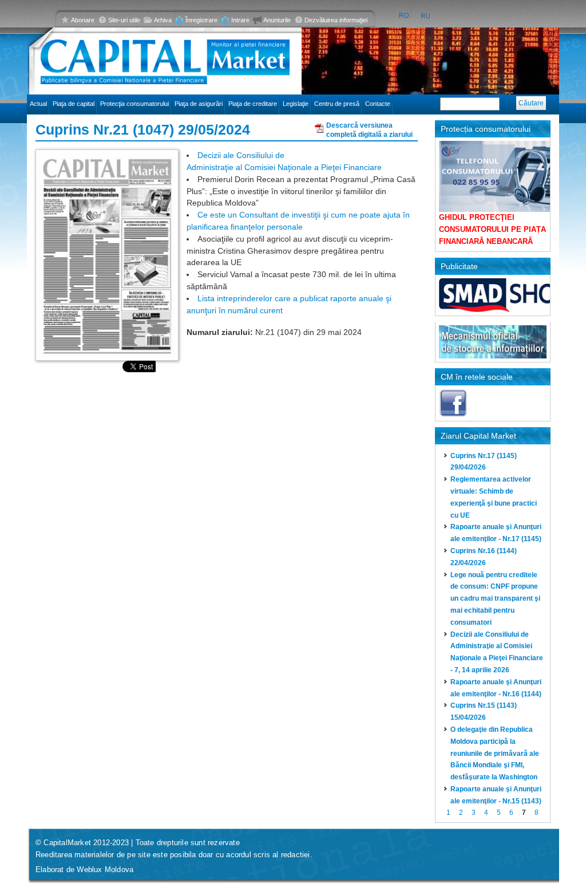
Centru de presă (336, 103)
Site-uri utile (124, 20)
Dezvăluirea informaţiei (335, 20)
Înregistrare (201, 20)
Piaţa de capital (73, 103)
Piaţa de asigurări (199, 103)
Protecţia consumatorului (134, 103)
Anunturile (277, 20)
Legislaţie (295, 103)
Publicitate (459, 266)
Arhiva (163, 20)
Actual (38, 103)
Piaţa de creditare (252, 103)
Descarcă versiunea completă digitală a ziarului (369, 128)
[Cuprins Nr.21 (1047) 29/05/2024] (107, 254)
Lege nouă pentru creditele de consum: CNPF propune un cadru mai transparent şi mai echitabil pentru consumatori (495, 598)
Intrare (240, 20)
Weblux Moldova (105, 869)
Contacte (377, 103)
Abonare (82, 20)
